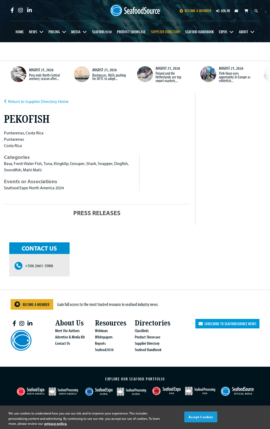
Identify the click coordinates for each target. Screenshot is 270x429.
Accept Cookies (201, 416)
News (33, 31)
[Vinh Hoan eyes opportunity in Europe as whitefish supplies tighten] (208, 74)
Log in (225, 10)
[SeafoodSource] (135, 10)
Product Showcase (131, 31)
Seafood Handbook (199, 31)
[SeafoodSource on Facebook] (12, 10)
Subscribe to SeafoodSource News (229, 323)
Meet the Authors (67, 330)
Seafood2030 (102, 31)
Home (20, 31)
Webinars (101, 330)
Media (75, 31)
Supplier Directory (165, 31)
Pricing (54, 31)
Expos (223, 31)
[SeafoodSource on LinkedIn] (29, 10)
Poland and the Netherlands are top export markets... (168, 76)
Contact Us (62, 343)
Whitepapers (104, 337)
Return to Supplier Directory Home (38, 101)
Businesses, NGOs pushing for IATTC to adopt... (109, 76)
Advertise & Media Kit (70, 337)
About (243, 31)
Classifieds (142, 330)
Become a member (198, 10)
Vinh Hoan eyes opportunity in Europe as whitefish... (234, 76)
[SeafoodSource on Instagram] (20, 10)
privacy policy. (55, 423)
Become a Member (36, 304)
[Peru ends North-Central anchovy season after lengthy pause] (18, 74)
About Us (69, 323)
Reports (100, 343)
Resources (110, 323)
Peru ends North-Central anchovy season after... (44, 76)
